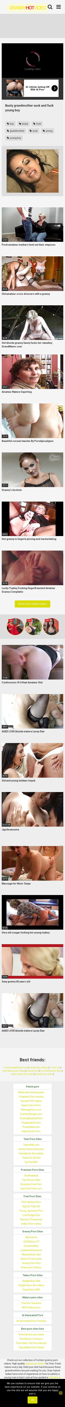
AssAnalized (31, 1175)
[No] (60, 1393)
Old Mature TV (31, 1241)
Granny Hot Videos (31, 1267)
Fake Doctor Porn (31, 1131)
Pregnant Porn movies (31, 1096)
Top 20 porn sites (31, 1180)
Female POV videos (31, 1101)
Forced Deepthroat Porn (15, 1067)
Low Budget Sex (31, 1215)
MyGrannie (31, 1237)
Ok (32, 1400)
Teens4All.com (31, 1144)
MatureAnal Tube (31, 1254)
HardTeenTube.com (31, 1188)
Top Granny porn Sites (51, 1070)
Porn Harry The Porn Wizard (31, 1343)
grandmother (16, 130)
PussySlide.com (31, 1127)
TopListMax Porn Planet (31, 1347)
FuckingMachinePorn (31, 1118)
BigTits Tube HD (31, 1206)
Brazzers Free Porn (31, 1184)
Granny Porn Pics (31, 1263)
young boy (15, 138)
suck (35, 130)
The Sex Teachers (31, 1303)
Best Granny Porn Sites (22, 1074)
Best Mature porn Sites (14, 1070)
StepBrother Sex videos (31, 1285)
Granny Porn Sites (44, 1074)
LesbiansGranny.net (31, 1250)
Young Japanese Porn (31, 1210)
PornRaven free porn (31, 1338)
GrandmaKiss (31, 1245)
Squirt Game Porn (31, 1105)
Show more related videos (32, 604)
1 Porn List (55, 1067)
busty (24, 123)
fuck (38, 123)
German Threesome (31, 1219)
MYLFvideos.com (31, 1307)
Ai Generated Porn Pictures (31, 1321)
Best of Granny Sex (31, 1258)
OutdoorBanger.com (31, 1114)
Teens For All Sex (31, 1157)
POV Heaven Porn (31, 1202)
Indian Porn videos (31, 1223)
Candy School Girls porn (31, 1149)
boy (11, 123)
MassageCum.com (31, 1109)
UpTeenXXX (31, 1162)
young (49, 130)
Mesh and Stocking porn (31, 1092)
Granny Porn (32, 1070)
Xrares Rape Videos (38, 1067)
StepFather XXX (31, 1289)
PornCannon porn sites (31, 1334)
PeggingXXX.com (31, 1122)
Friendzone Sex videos (31, 1153)
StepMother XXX (31, 1281)
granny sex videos (35, 1363)
